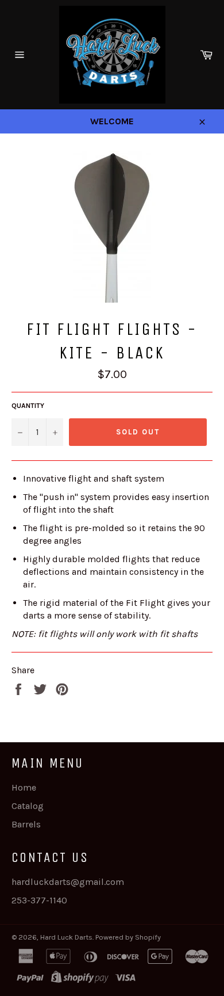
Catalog (27, 805)
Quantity (27, 406)
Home (23, 787)
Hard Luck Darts (66, 937)
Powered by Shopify (128, 937)
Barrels (26, 824)
